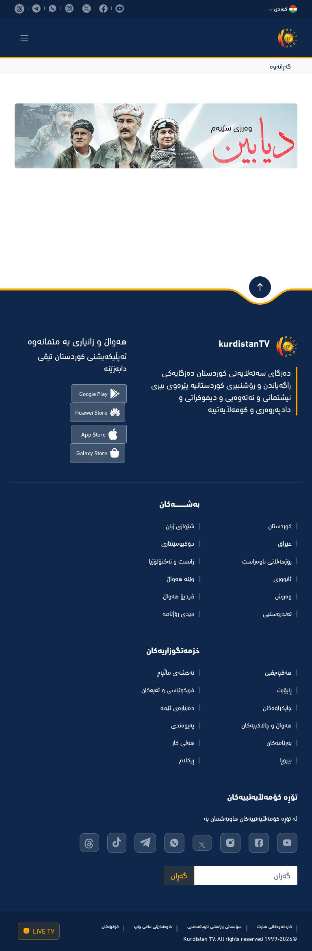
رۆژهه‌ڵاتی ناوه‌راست (267, 561)
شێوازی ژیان (180, 526)
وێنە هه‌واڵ (180, 578)
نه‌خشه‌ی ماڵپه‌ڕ (175, 672)
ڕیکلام (186, 760)
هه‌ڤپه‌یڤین (278, 672)
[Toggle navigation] (24, 38)
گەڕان (179, 875)
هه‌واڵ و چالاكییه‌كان (266, 725)
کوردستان (280, 526)
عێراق (285, 543)
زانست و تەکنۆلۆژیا (171, 561)
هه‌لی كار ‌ (182, 742)
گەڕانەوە (280, 66)
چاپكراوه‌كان (277, 707)
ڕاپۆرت (284, 689)
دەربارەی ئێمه (177, 707)
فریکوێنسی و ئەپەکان (167, 689)
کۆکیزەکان (110, 926)
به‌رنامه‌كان (279, 742)
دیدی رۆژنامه (178, 613)
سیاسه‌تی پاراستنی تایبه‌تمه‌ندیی (214, 926)
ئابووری (282, 578)
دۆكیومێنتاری (177, 543)
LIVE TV (42, 931)
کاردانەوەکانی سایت (274, 926)
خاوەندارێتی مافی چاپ (153, 926)
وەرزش (283, 596)
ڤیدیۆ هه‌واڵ (178, 596)
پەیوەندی (182, 725)
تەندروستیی (277, 613)
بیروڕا (286, 760)
